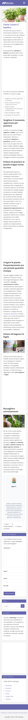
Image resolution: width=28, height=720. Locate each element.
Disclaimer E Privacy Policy (20, 713)
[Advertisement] (14, 75)
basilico (14, 31)
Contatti (9, 713)
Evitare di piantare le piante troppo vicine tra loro (12, 103)
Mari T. (7, 524)
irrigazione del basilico (11, 314)
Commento (7, 548)
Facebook (8, 688)
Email (5, 578)
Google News (9, 696)
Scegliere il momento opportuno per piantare (14, 99)
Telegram (8, 699)
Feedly (7, 694)
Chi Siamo (3, 713)
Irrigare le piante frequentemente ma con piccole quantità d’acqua (14, 108)
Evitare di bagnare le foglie (12, 113)
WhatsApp (8, 685)
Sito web (6, 585)
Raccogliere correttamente (12, 115)
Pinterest (8, 691)
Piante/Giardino (8, 526)
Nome (6, 571)
